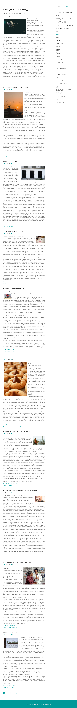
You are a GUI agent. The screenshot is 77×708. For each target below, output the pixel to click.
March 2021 (58, 58)
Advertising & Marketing (62, 68)
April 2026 (58, 37)
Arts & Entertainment (61, 70)
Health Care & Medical (62, 81)
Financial (58, 77)
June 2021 (58, 53)
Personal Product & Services (64, 89)
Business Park (41, 704)
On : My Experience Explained (9, 685)
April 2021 (58, 56)
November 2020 (59, 62)
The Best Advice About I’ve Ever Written (11, 627)
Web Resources (60, 102)
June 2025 (58, 49)
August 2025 (58, 47)
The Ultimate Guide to (7, 224)
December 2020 (59, 61)
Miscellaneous (60, 87)
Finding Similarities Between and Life (17, 431)
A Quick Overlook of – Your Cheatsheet (18, 562)
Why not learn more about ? (8, 554)
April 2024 (58, 50)
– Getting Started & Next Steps (9, 625)
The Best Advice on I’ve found (9, 485)
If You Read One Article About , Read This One (20, 490)
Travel (57, 99)
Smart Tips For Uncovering (8, 281)
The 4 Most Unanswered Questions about (18, 357)
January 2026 (59, 41)
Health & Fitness (60, 80)
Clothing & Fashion (61, 74)
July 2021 (58, 52)
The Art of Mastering (7, 80)
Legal (57, 86)
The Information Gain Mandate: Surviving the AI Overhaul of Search (64, 14)
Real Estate (59, 92)
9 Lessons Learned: (10, 632)
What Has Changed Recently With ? (16, 87)
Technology (7, 16)
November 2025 (59, 44)
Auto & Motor (59, 71)
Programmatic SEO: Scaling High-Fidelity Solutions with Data (63, 30)
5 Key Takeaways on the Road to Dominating (12, 426)
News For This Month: (11, 161)
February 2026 (59, 40)
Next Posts (24, 693)
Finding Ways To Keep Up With (14, 289)
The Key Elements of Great (13, 231)
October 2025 (59, 46)
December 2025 (59, 43)
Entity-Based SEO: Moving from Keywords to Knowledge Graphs (64, 22)
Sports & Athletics (61, 96)
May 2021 (58, 55)
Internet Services (60, 84)
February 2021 (59, 59)
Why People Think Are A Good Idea (10, 349)
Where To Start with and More (9, 82)
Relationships (59, 93)
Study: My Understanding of (13, 14)
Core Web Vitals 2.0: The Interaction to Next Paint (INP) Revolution (64, 18)
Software (58, 95)
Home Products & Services (63, 83)
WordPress (36, 704)
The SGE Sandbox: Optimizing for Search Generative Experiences (64, 26)
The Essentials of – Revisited (8, 283)
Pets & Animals (60, 90)
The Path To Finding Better (8, 226)
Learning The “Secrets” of (8, 156)
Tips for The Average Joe (8, 154)
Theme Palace (48, 704)
